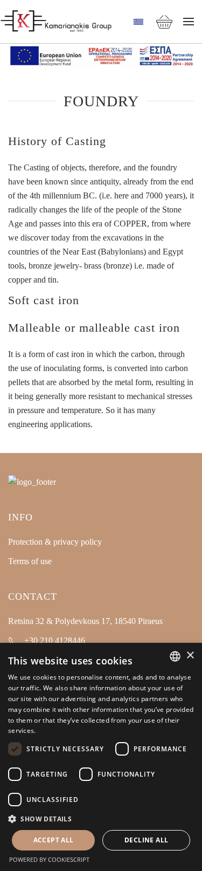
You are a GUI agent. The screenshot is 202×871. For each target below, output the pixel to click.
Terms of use (30, 561)
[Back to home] (56, 21)
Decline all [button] (146, 840)
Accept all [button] (53, 840)
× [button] (190, 655)
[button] (188, 21)
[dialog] (101, 757)
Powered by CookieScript (49, 859)
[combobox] (175, 656)
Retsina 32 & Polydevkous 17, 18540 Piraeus (85, 621)
